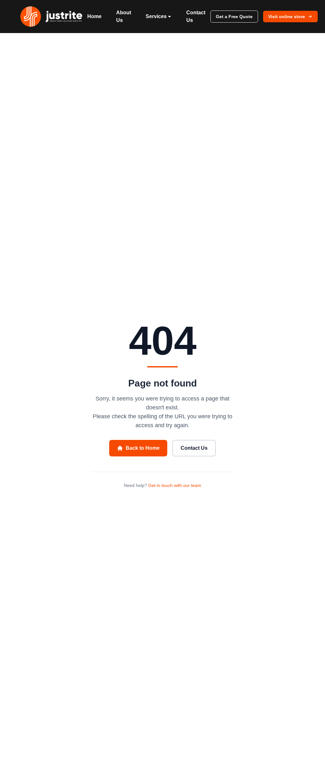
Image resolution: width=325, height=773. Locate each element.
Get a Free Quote (234, 16)
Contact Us (195, 16)
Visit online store (286, 16)
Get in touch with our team (174, 485)
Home (94, 16)
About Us (123, 16)
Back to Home (143, 448)
